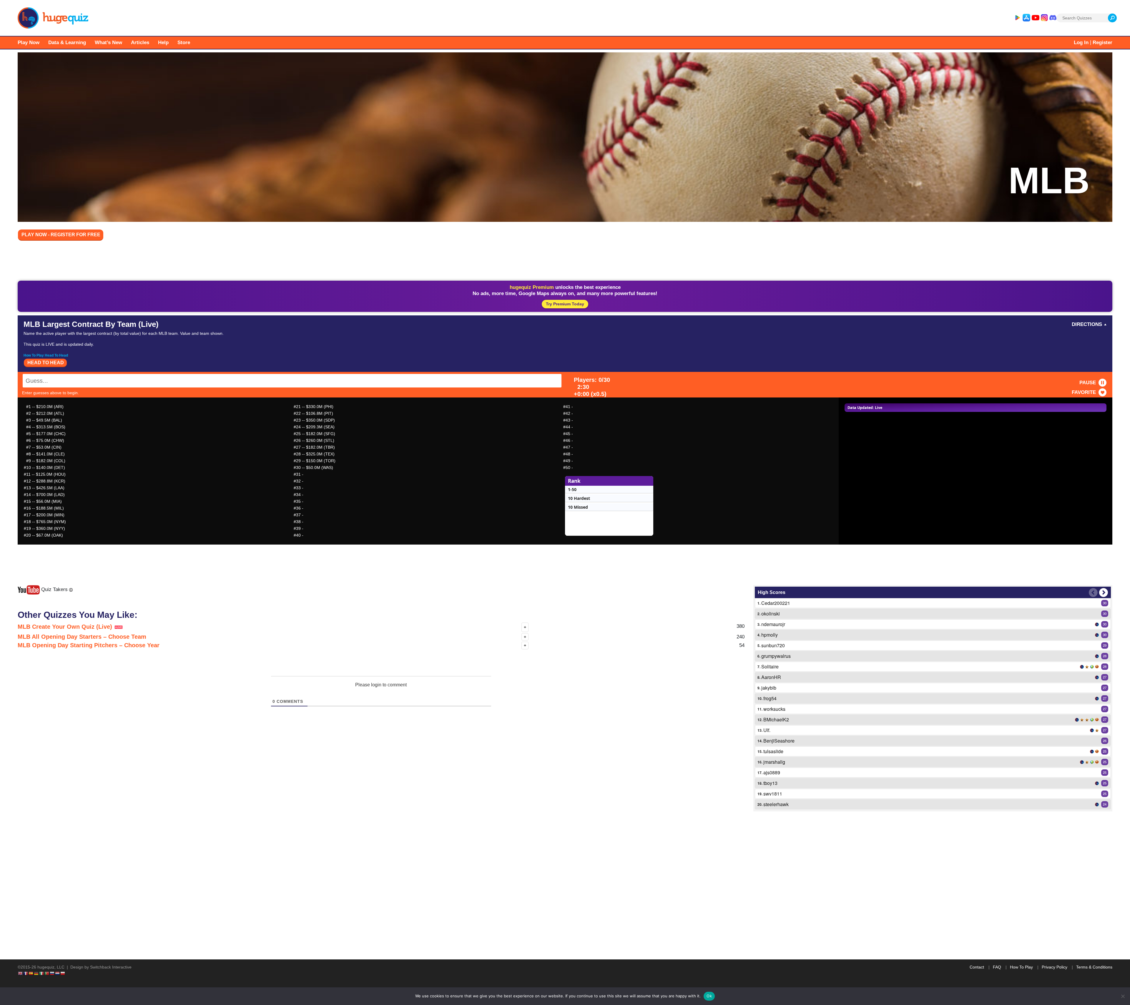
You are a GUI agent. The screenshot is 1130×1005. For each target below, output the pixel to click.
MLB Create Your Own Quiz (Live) (66, 626)
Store (183, 42)
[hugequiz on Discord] (1052, 18)
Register (1102, 42)
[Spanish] (31, 973)
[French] (26, 973)
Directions (1087, 324)
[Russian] (52, 973)
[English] (20, 973)
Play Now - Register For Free (60, 234)
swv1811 (772, 793)
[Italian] (41, 973)
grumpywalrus (776, 656)
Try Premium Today (565, 304)
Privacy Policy (1054, 967)
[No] (1123, 996)
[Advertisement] (565, 262)
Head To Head (45, 362)
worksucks (774, 709)
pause (1087, 382)
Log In (1081, 42)
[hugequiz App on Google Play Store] (1017, 18)
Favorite (1084, 392)
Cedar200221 (775, 603)
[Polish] (63, 973)
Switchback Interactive (111, 967)
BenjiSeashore (779, 740)
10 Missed (578, 507)
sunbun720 (773, 645)
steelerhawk (776, 804)
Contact (977, 967)
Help (163, 42)
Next (1103, 592)
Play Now (28, 42)
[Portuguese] (47, 973)
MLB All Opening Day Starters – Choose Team (82, 636)
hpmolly (769, 634)
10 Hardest (579, 498)
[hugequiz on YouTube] (1035, 18)
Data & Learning (67, 42)
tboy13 (770, 783)
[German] (36, 973)
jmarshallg (774, 761)
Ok (709, 996)
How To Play (1021, 967)
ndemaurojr (773, 624)
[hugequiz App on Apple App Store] (1026, 18)
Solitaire (770, 666)
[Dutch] (57, 973)
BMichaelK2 (776, 719)
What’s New (108, 42)
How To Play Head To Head (46, 355)
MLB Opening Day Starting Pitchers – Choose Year (88, 645)
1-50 (572, 489)
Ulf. (766, 730)
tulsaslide (773, 751)
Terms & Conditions (1094, 967)
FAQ (997, 967)
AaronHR (771, 677)
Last (1093, 592)
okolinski (770, 613)
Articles (140, 42)
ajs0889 (771, 772)
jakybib (768, 687)
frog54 (770, 698)
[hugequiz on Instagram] (1044, 18)
